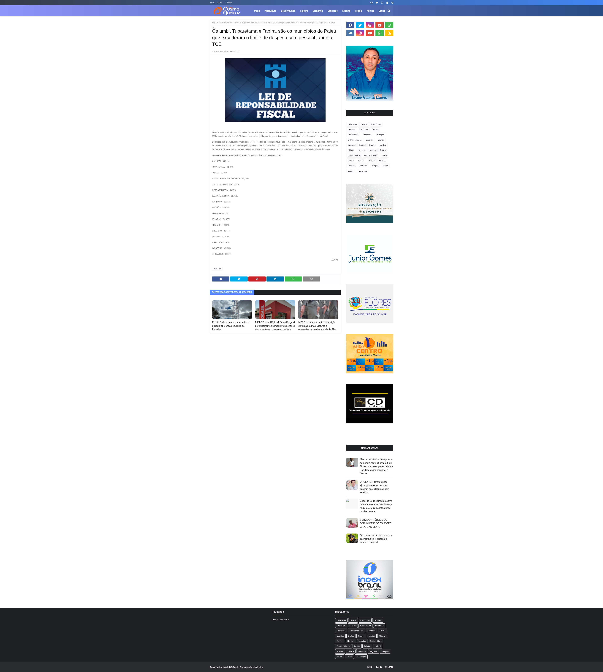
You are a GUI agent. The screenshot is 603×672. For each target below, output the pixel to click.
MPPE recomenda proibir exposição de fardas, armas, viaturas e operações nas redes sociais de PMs (317, 326)
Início (369, 667)
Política (382, 160)
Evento (381, 139)
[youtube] (379, 25)
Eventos (351, 145)
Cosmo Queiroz (221, 51)
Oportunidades (370, 155)
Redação (352, 165)
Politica (372, 160)
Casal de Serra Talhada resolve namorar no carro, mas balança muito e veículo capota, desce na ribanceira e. (376, 506)
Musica (383, 145)
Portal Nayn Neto (280, 619)
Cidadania (352, 124)
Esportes (370, 139)
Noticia (362, 150)
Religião (375, 165)
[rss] (389, 33)
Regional (363, 165)
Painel (379, 667)
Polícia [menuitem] (358, 10)
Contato (228, 2)
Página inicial (218, 22)
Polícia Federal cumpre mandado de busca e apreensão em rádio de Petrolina (230, 326)
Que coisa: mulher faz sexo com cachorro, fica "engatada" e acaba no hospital (376, 539)
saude (385, 165)
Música (351, 150)
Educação (380, 134)
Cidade (364, 124)
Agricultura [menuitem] (270, 10)
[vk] (350, 33)
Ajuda (219, 2)
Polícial (361, 160)
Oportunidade (354, 155)
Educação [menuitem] (333, 10)
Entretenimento (355, 139)
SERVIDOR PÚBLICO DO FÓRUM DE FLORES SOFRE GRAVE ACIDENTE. (375, 523)
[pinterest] (387, 2)
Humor (372, 145)
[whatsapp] (382, 2)
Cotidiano (363, 129)
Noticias (228, 22)
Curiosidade (353, 134)
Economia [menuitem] (318, 10)
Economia (367, 134)
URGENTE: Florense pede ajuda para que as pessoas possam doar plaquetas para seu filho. (374, 487)
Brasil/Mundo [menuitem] (288, 10)
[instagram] (392, 2)
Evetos (362, 145)
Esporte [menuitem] (346, 10)
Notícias (383, 150)
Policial (351, 160)
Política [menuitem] (370, 10)
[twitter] (377, 2)
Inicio (212, 2)
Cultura (375, 129)
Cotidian (351, 129)
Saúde (350, 171)
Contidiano (376, 124)
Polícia (384, 155)
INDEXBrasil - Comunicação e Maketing (245, 667)
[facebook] (371, 2)
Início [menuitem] (257, 10)
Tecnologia (362, 171)
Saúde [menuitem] (382, 10)
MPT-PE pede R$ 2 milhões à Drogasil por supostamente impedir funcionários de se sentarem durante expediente (275, 326)
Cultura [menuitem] (304, 10)
